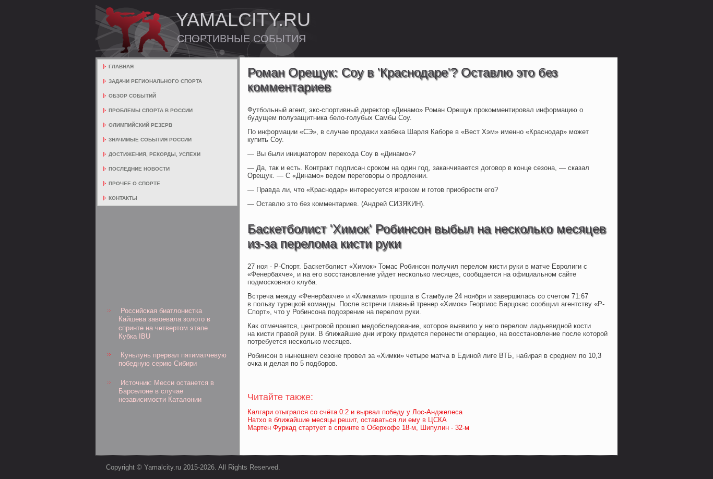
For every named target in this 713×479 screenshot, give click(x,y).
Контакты (123, 198)
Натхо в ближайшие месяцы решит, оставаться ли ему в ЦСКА (347, 420)
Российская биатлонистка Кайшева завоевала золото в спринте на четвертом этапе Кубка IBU (164, 323)
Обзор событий (132, 96)
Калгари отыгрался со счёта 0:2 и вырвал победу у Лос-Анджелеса (354, 412)
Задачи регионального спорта (155, 81)
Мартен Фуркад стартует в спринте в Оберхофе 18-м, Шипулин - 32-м (358, 428)
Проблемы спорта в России (151, 110)
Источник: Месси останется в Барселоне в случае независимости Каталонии (166, 391)
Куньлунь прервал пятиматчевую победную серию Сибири (172, 359)
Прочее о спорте (134, 183)
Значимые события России (150, 139)
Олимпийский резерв (140, 125)
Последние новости (139, 169)
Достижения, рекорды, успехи (154, 154)
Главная (121, 66)
